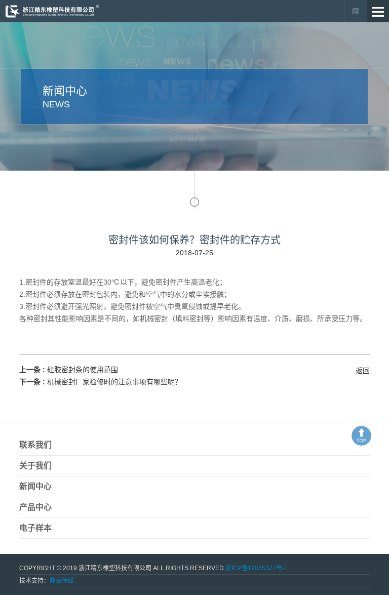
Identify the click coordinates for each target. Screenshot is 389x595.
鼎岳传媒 (62, 580)
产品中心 (35, 507)
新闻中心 (35, 486)
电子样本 (35, 528)
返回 (363, 371)
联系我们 (35, 445)
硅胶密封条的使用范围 (82, 370)
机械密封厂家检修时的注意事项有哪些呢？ (114, 382)
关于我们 (35, 465)
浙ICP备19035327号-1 (256, 568)
